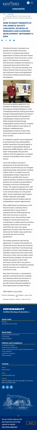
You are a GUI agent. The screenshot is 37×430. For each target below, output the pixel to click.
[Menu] (32, 3)
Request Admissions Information (10, 335)
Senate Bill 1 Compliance (8, 353)
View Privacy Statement (9, 427)
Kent (4, 14)
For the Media (5, 337)
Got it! (31, 423)
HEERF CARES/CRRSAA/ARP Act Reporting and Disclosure (17, 349)
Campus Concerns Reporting (9, 347)
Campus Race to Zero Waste (9, 324)
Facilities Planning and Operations (16, 312)
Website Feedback (7, 339)
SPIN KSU (4, 322)
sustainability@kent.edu (8, 375)
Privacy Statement (7, 351)
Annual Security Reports (8, 345)
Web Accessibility (6, 355)
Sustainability (18, 8)
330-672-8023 (6, 370)
